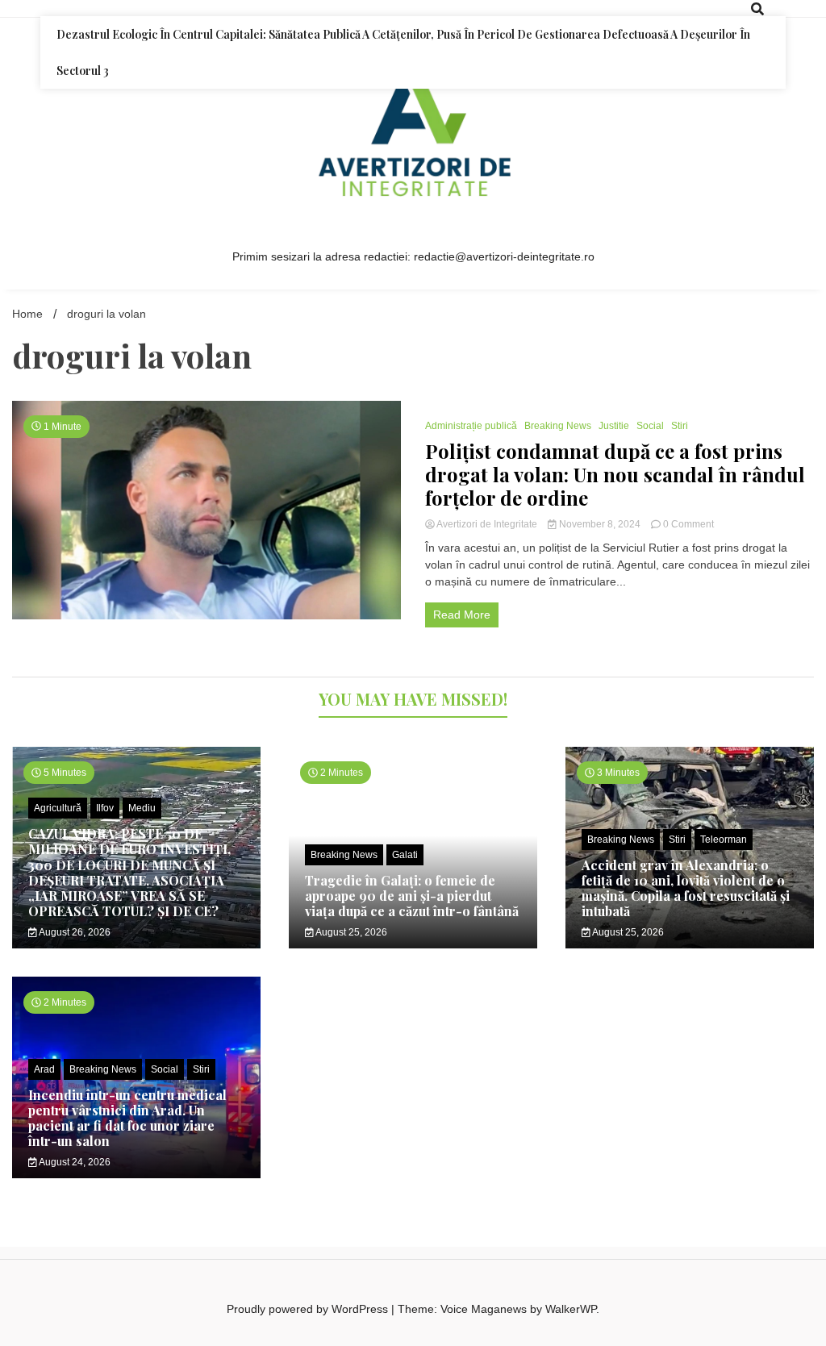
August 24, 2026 (74, 1162)
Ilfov (105, 808)
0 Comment (688, 524)
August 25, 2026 (350, 932)
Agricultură (57, 808)
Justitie (614, 425)
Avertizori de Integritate (487, 524)
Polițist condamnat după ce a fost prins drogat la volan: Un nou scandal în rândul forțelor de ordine (615, 474)
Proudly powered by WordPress (309, 1308)
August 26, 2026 (74, 932)
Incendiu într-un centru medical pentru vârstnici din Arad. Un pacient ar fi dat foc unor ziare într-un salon (127, 1118)
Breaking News (557, 425)
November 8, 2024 (600, 524)
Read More (461, 614)
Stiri (679, 425)
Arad (44, 1069)
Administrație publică (471, 425)
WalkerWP (570, 1308)
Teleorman (723, 839)
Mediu (142, 808)
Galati (405, 855)
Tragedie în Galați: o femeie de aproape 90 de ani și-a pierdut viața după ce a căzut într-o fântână (412, 895)
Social (650, 425)
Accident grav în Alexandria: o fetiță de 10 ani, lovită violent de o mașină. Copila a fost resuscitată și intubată (686, 888)
